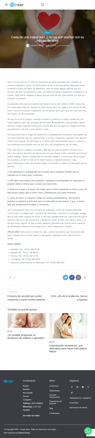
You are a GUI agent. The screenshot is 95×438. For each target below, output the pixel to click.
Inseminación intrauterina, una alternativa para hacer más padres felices (68, 348)
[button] (6, 4)
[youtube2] (82, 387)
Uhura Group (24, 433)
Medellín (26, 389)
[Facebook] (72, 277)
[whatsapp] (88, 387)
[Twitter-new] (65, 277)
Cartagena (27, 400)
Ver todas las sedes (31, 415)
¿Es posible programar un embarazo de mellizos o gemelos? (26, 336)
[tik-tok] (71, 392)
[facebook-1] (71, 387)
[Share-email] (78, 277)
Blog (47, 32)
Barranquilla (27, 393)
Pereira (26, 396)
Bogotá (26, 386)
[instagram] (77, 387)
